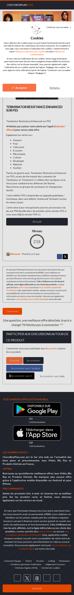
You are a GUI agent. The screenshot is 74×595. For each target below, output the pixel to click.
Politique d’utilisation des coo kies (30, 51)
